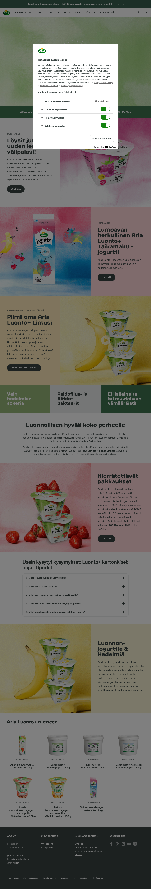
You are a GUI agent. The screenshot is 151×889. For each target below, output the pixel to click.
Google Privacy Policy (103, 82)
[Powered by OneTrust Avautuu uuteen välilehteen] (105, 147)
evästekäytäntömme (49, 85)
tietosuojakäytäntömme (72, 85)
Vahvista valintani (101, 138)
